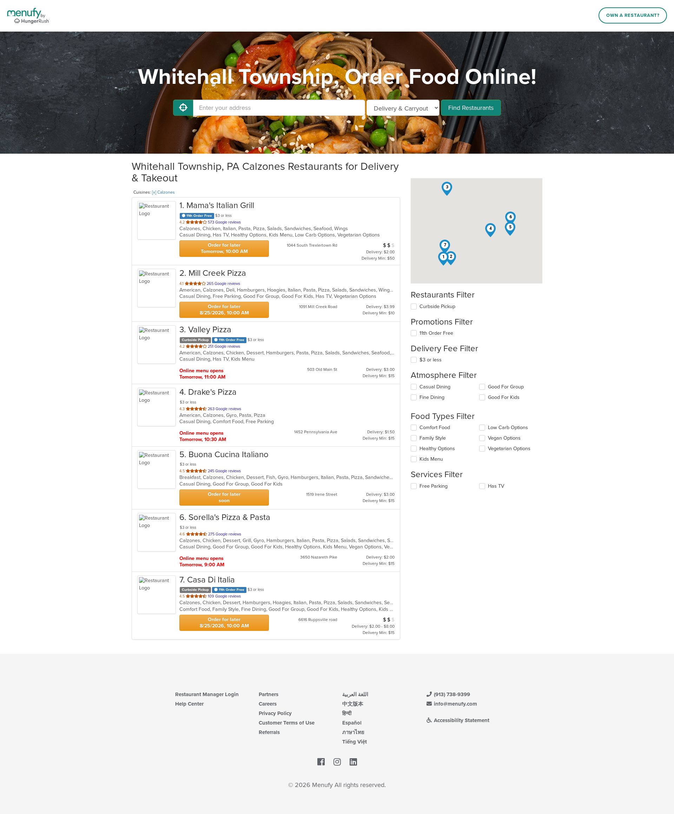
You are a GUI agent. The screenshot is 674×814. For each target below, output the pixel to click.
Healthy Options (437, 449)
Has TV (496, 486)
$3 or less (430, 360)
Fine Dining (431, 397)
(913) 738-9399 (451, 694)
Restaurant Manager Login (207, 694)
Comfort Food (434, 428)
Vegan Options (504, 438)
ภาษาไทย (353, 732)
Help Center (189, 704)
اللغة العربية (355, 694)
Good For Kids (504, 397)
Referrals (269, 732)
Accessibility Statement (460, 720)
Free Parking (433, 486)
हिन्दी (346, 713)
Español (352, 723)
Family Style (432, 438)
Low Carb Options (508, 428)
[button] (443, 259)
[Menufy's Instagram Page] (337, 762)
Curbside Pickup (437, 306)
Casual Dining (434, 387)
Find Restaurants (471, 108)
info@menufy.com (454, 704)
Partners (268, 694)
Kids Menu (431, 459)
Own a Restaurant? (633, 15)
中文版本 (352, 704)
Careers (268, 704)
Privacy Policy (275, 713)
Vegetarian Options (509, 449)
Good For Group (506, 387)
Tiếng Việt (354, 742)
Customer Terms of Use (287, 723)
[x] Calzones (163, 192)
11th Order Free (436, 333)
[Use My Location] (183, 108)
